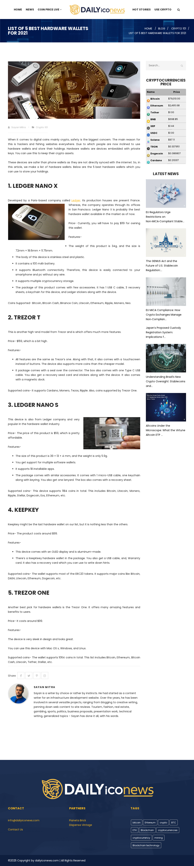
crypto (163, 822)
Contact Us (15, 829)
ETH (135, 830)
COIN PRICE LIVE (48, 9)
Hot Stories (141, 9)
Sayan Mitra (18, 127)
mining (158, 837)
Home (18, 9)
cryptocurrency (141, 837)
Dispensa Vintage (80, 825)
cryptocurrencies (168, 830)
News (30, 9)
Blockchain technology (146, 845)
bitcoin (137, 822)
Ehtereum (150, 822)
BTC (173, 822)
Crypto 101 (178, 28)
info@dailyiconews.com (23, 820)
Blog (161, 28)
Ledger (75, 200)
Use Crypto (162, 9)
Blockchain (147, 830)
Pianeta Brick (77, 820)
